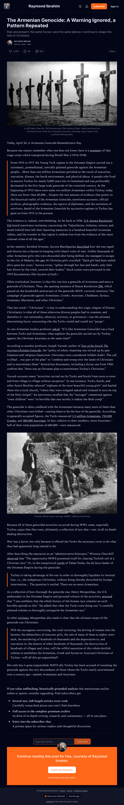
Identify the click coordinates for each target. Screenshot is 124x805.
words (61, 563)
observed (12, 558)
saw (42, 260)
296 (100, 286)
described (83, 247)
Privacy (63, 790)
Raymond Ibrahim (22, 41)
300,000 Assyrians (34, 421)
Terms (69, 790)
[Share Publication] (87, 6)
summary (95, 150)
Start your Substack (56, 796)
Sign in (115, 6)
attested (107, 596)
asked (56, 329)
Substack (50, 801)
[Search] (80, 6)
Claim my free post (62, 770)
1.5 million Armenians (86, 416)
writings (23, 618)
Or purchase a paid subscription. (62, 777)
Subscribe (99, 6)
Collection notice (81, 790)
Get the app (74, 796)
